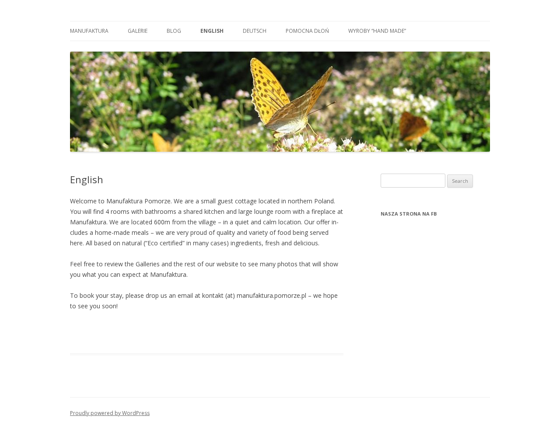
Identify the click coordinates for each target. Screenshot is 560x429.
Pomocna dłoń (307, 31)
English (212, 31)
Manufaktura (89, 31)
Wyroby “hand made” (377, 31)
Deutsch (254, 31)
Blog (174, 31)
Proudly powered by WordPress (110, 413)
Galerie (137, 31)
